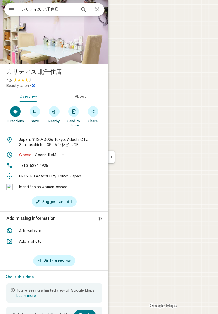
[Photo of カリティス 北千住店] (54, 32)
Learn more (26, 295)
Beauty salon (17, 85)
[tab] (27, 95)
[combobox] (48, 9)
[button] (54, 155)
